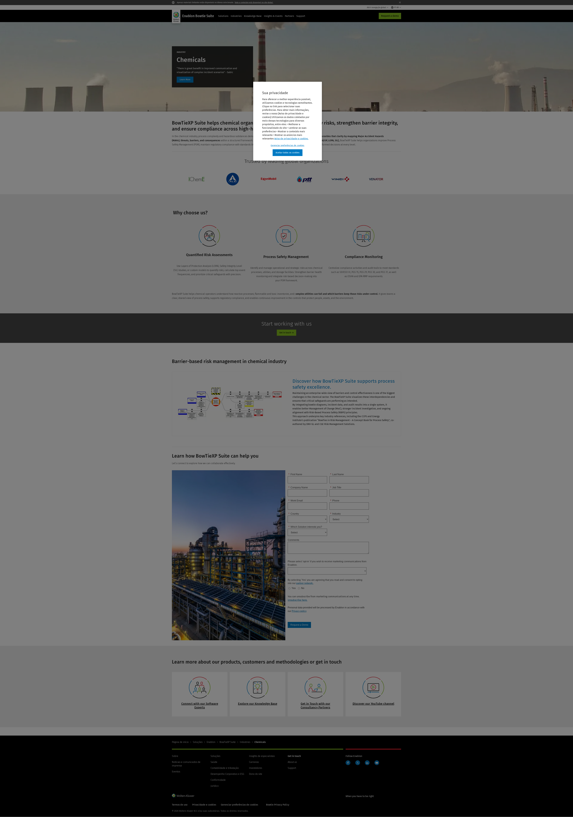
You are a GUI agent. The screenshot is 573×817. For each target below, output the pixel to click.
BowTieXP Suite (228, 742)
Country (293, 513)
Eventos (176, 771)
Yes (294, 588)
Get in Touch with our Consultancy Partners (315, 705)
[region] (287, 121)
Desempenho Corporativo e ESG (227, 774)
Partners (289, 16)
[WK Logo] (183, 795)
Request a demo (390, 15)
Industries (236, 16)
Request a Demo (299, 625)
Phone (334, 500)
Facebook (348, 762)
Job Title (335, 487)
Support (300, 16)
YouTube (376, 762)
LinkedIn (367, 762)
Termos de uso (179, 804)
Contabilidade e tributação (225, 768)
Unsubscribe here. (297, 600)
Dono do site (255, 774)
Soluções (197, 742)
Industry (335, 513)
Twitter (357, 762)
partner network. (304, 583)
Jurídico (215, 785)
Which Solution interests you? (305, 527)
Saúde (214, 762)
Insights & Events (273, 16)
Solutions (223, 16)
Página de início (180, 742)
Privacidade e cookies (204, 804)
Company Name (298, 487)
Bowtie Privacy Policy (277, 804)
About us (292, 762)
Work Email (295, 500)
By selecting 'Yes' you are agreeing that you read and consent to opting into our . (325, 581)
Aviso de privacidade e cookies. (291, 138)
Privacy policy (299, 611)
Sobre (175, 756)
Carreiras (254, 762)
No (302, 588)
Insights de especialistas (262, 756)
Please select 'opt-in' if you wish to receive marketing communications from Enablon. (327, 563)
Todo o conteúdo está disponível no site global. (254, 2)
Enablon (211, 742)
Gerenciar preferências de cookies (287, 145)
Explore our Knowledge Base (257, 703)
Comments (293, 540)
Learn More (185, 79)
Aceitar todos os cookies (288, 152)
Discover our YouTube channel (373, 703)
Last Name (337, 474)
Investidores (255, 768)
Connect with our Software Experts (199, 705)
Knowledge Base (253, 16)
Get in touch (285, 332)
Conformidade (218, 780)
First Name (295, 474)
